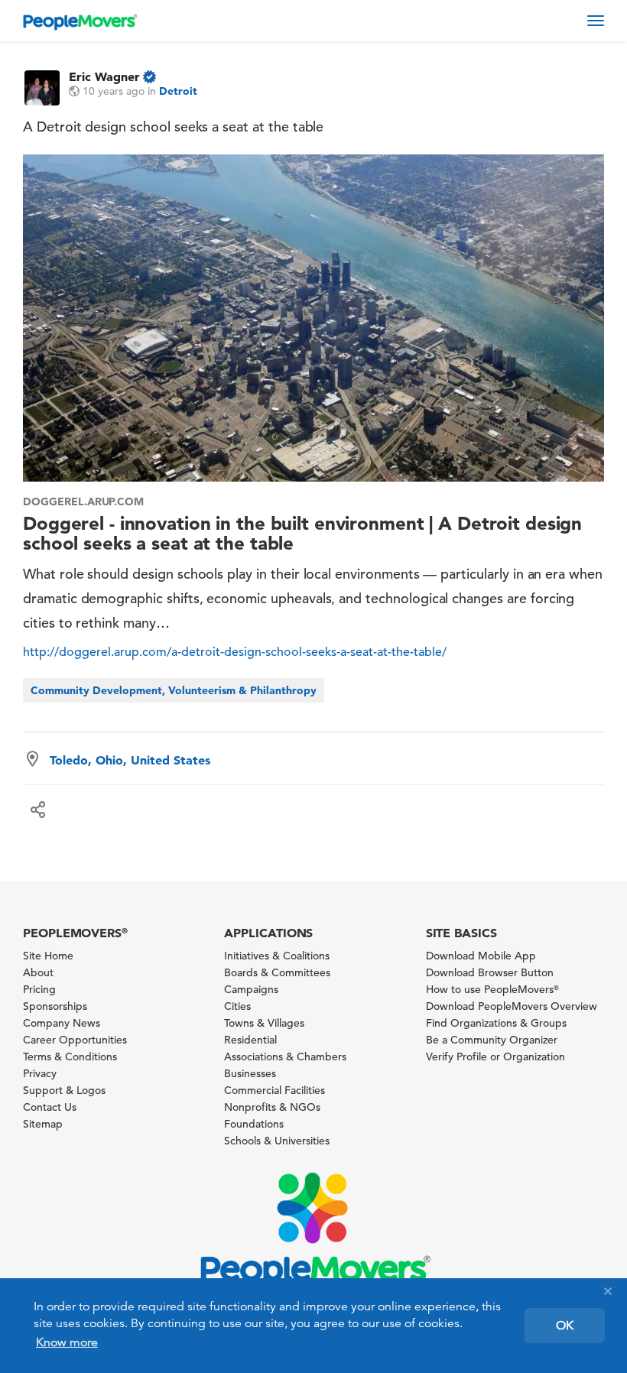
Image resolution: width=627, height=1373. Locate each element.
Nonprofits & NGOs (272, 1107)
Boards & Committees (277, 972)
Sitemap (43, 1124)
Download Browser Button (490, 972)
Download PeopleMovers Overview (511, 1006)
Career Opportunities (75, 1040)
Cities (237, 1006)
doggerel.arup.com (83, 501)
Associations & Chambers (285, 1056)
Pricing (39, 989)
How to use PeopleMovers (492, 989)
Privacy (40, 1073)
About (38, 972)
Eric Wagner (104, 76)
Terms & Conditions (70, 1056)
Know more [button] (67, 1342)
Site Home (48, 955)
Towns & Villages (264, 1023)
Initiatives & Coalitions (277, 955)
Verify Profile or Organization (495, 1056)
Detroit (178, 91)
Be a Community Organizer (491, 1040)
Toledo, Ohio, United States (130, 760)
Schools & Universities (277, 1140)
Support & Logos (64, 1090)
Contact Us (49, 1107)
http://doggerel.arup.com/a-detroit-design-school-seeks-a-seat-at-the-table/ (235, 652)
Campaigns (251, 989)
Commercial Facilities (274, 1090)
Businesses (250, 1073)
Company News (61, 1023)
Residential (250, 1040)
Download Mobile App (481, 955)
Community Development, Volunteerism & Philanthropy (174, 690)
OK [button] (564, 1325)
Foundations (254, 1124)
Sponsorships (55, 1006)
